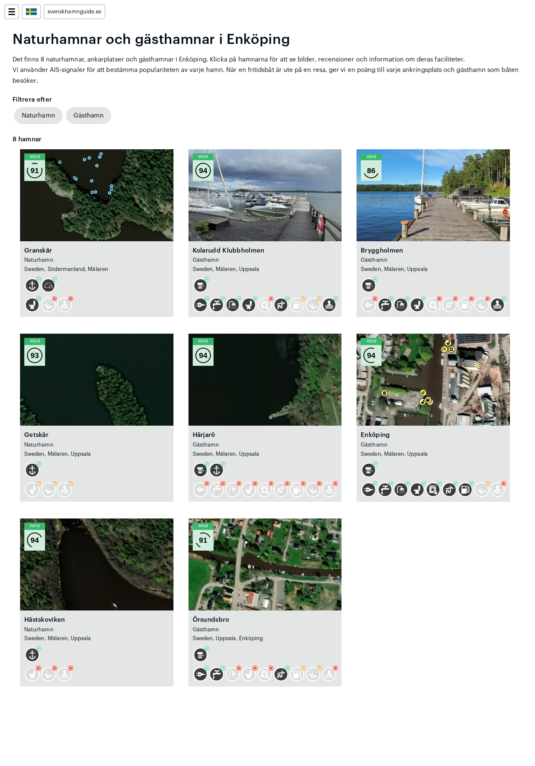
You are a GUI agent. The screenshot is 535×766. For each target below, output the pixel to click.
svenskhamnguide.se (74, 11)
